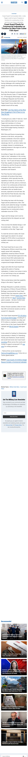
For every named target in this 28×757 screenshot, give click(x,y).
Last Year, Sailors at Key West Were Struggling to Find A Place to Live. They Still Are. (13, 112)
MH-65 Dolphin (13, 326)
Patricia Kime (7, 37)
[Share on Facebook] (12, 34)
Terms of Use (9, 425)
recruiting (4, 342)
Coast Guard (14, 13)
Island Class (19, 295)
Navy (14, 298)
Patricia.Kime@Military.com (9, 353)
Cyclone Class (21, 298)
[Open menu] (2, 2)
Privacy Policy (18, 425)
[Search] (22, 2)
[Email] (17, 34)
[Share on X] (15, 34)
